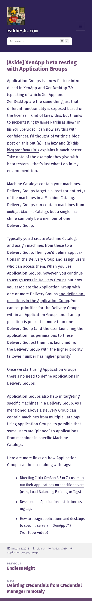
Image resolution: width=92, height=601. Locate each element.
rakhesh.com (22, 31)
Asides (56, 548)
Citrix (64, 548)
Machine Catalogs (28, 211)
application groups (18, 552)
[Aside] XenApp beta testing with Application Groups (42, 65)
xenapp (34, 552)
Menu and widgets (80, 30)
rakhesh (40, 548)
